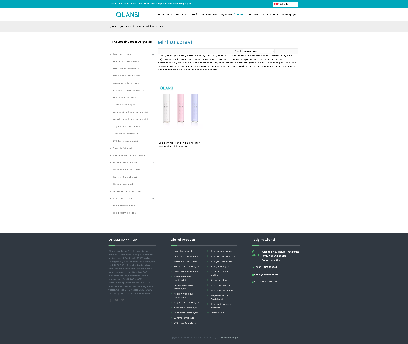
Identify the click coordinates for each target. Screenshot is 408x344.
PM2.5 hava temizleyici (126, 75)
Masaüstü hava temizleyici (129, 90)
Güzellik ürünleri (122, 148)
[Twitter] (117, 300)
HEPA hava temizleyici (126, 97)
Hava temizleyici (122, 54)
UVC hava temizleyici (125, 140)
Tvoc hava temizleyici (125, 133)
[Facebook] (111, 300)
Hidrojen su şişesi (123, 184)
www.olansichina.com (266, 281)
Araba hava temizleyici (126, 83)
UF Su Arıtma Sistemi (125, 212)
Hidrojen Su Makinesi (125, 176)
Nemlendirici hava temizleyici (130, 112)
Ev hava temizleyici (124, 104)
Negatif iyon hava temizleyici (130, 119)
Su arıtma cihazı (122, 198)
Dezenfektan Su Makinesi (127, 191)
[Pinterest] (122, 300)
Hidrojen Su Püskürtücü (126, 169)
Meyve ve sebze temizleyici (129, 155)
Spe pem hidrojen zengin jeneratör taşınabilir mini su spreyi (179, 144)
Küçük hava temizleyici (126, 126)
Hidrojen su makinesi (125, 162)
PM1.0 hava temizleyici (126, 68)
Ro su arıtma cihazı (124, 205)
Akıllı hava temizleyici (126, 61)
